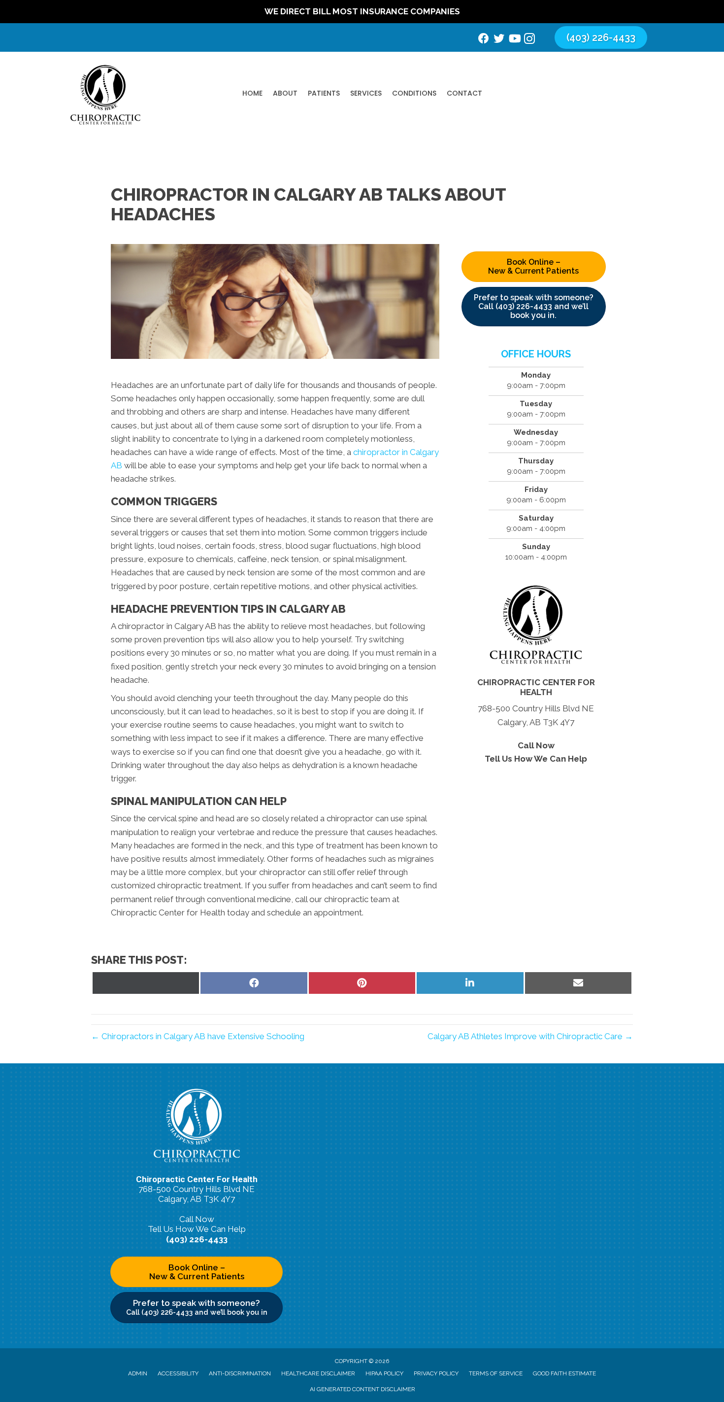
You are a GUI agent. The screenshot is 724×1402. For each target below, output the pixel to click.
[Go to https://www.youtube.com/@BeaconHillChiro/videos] (514, 39)
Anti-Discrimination (240, 1373)
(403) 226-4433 (536, 772)
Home (252, 93)
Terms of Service (496, 1373)
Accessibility (178, 1373)
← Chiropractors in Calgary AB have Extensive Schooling (197, 1036)
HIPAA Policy (384, 1373)
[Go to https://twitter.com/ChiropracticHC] (499, 39)
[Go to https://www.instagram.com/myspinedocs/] (529, 40)
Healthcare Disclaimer (318, 1373)
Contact (464, 93)
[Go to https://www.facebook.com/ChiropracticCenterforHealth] (483, 39)
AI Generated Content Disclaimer (362, 1389)
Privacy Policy (436, 1373)
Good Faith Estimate (564, 1373)
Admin (137, 1373)
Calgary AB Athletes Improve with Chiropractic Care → (530, 1036)
